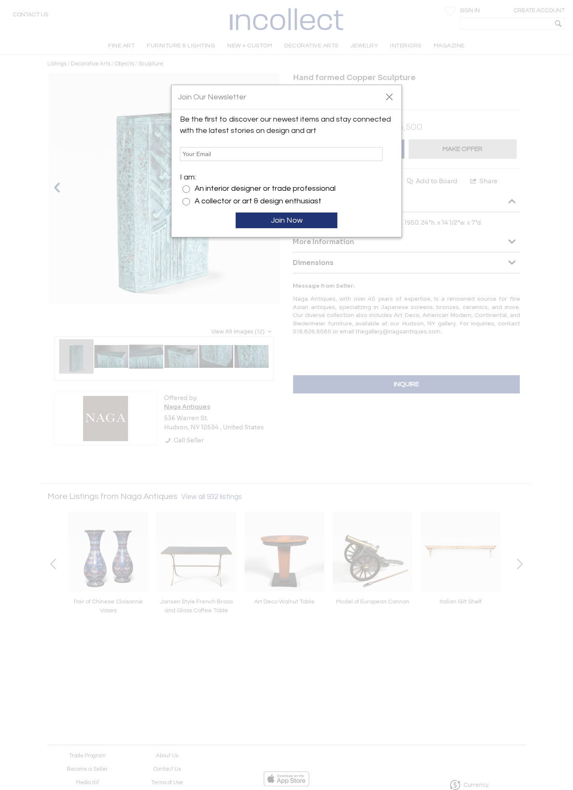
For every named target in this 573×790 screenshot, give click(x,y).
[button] (389, 96)
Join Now (286, 220)
